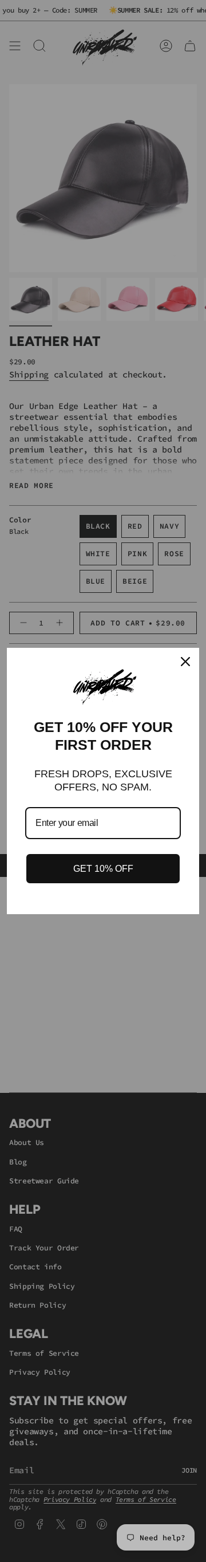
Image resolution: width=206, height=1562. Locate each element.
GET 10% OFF (103, 869)
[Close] (185, 661)
